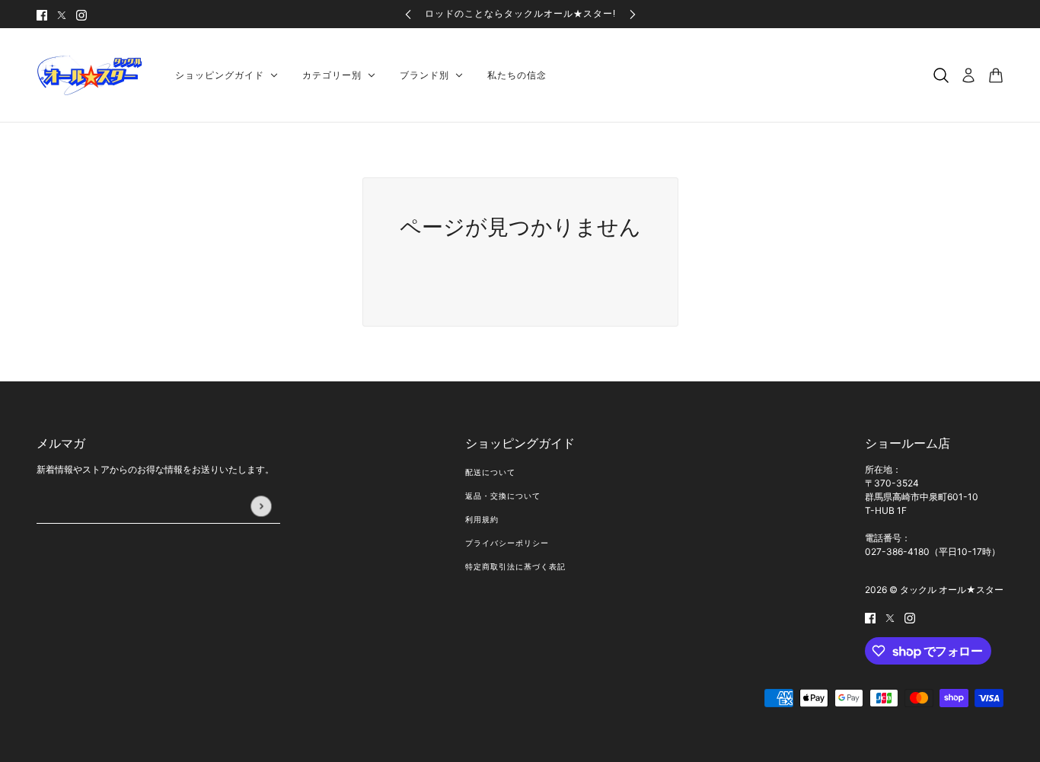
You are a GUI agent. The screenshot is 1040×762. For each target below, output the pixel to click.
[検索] (941, 75)
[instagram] (81, 14)
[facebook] (41, 14)
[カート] (995, 75)
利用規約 (482, 519)
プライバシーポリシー (507, 543)
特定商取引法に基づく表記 (515, 567)
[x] (62, 14)
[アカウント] (968, 75)
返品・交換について (503, 496)
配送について (490, 472)
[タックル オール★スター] (94, 75)
